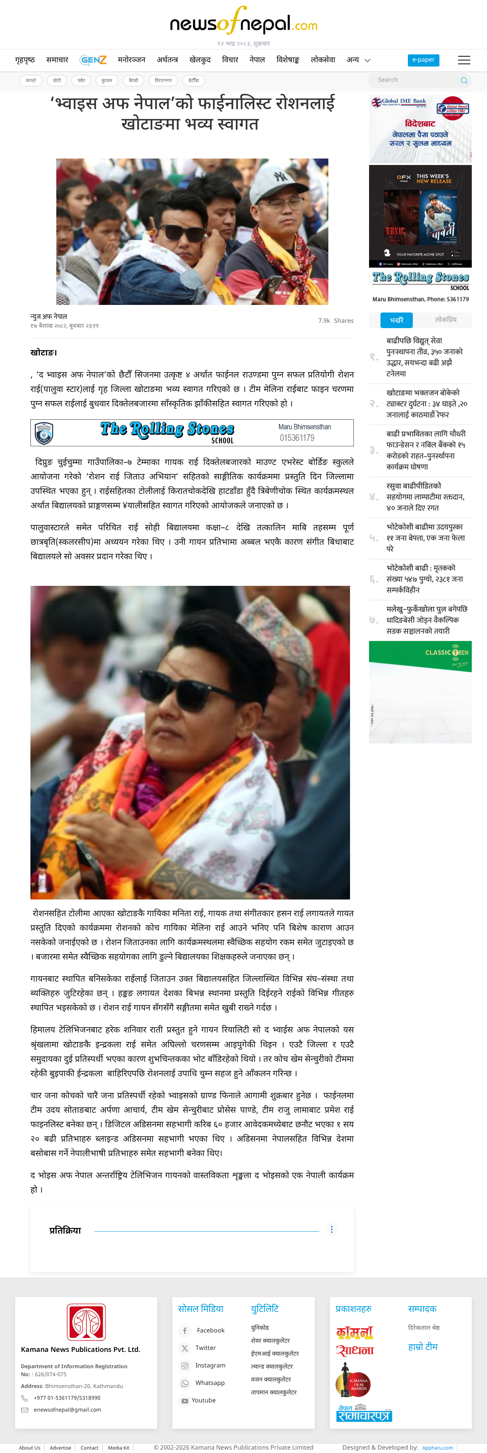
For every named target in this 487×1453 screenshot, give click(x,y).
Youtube (204, 1401)
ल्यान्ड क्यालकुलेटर (272, 1367)
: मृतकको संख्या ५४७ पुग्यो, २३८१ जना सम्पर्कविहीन (425, 579)
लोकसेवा (323, 60)
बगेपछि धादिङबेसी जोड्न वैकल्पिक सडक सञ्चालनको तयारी (427, 620)
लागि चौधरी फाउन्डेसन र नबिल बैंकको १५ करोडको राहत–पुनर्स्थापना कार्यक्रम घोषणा (426, 451)
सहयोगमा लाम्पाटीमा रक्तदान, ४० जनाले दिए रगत (425, 498)
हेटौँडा (194, 80)
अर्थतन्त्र (167, 60)
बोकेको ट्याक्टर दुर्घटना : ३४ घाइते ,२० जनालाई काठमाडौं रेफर (427, 404)
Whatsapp (210, 1384)
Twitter (206, 1349)
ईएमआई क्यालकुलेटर (275, 1354)
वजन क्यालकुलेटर (271, 1380)
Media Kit (118, 1447)
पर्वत (81, 80)
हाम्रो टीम (423, 1348)
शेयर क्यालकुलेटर (270, 1341)
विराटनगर (163, 80)
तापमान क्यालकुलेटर (274, 1393)
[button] (464, 60)
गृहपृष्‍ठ (25, 60)
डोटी (57, 80)
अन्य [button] (353, 60)
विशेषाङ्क (288, 60)
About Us (29, 1447)
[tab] (396, 321)
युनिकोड (260, 1328)
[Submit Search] (464, 80)
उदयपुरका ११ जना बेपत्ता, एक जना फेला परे (426, 538)
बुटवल (107, 80)
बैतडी (133, 80)
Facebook (211, 1332)
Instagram (211, 1367)
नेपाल (257, 60)
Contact (90, 1447)
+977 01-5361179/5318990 (67, 1398)
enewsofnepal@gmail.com (67, 1410)
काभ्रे (31, 80)
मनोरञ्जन (131, 60)
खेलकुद (200, 60)
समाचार (57, 60)
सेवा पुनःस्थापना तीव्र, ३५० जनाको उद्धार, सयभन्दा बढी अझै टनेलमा (425, 358)
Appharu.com (437, 1447)
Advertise (60, 1447)
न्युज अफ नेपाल (48, 317)
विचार (230, 60)
